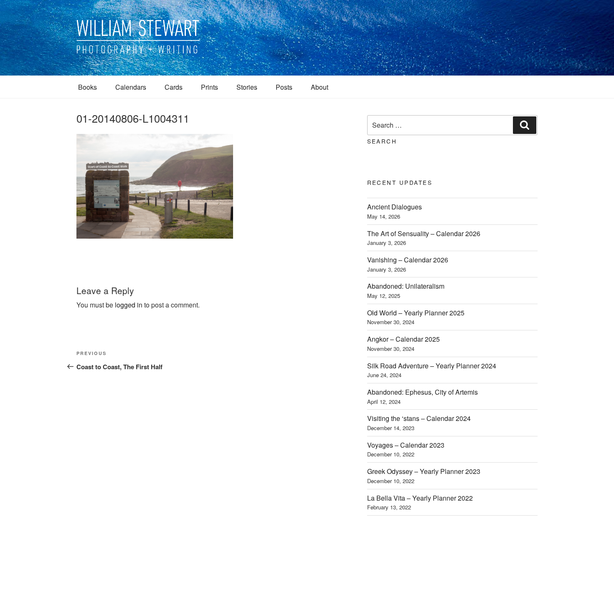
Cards (174, 87)
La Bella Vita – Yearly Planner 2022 (420, 498)
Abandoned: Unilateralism (405, 286)
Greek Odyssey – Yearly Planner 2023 (423, 471)
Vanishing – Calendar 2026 (407, 259)
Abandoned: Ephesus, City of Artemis (422, 392)
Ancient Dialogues (394, 207)
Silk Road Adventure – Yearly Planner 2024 (431, 365)
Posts (284, 87)
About (319, 87)
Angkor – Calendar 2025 (403, 339)
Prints (209, 87)
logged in (128, 305)
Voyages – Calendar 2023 (405, 445)
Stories (246, 87)
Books (87, 87)
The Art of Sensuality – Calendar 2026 (423, 233)
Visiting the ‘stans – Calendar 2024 (419, 418)
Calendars (130, 87)
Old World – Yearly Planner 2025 (415, 312)
